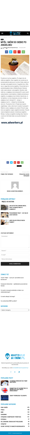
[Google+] (15, 372)
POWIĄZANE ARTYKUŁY (8, 199)
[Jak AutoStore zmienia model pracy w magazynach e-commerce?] (4, 207)
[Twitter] (19, 372)
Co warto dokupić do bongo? (8, 296)
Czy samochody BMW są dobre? (9, 301)
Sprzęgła (3, 419)
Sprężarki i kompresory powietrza (11, 417)
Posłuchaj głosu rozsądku (24, 175)
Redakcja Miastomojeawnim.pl (11, 47)
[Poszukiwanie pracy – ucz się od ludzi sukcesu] (4, 214)
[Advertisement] (15, 16)
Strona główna (4, 37)
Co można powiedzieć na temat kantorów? (18, 381)
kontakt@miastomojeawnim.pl (20, 367)
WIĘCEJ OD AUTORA (8, 202)
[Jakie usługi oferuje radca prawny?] (4, 222)
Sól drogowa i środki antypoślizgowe (12, 421)
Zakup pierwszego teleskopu (18, 395)
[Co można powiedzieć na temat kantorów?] (4, 383)
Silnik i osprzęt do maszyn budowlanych (13, 426)
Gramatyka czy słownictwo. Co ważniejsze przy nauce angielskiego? (19, 389)
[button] (28, 33)
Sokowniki (4, 414)
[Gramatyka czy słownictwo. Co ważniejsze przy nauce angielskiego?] (4, 390)
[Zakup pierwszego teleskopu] (4, 397)
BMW (2, 412)
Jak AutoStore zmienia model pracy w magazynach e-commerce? (17, 207)
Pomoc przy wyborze (7, 174)
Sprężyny (3, 424)
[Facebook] (10, 372)
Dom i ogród (4, 407)
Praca (2, 39)
